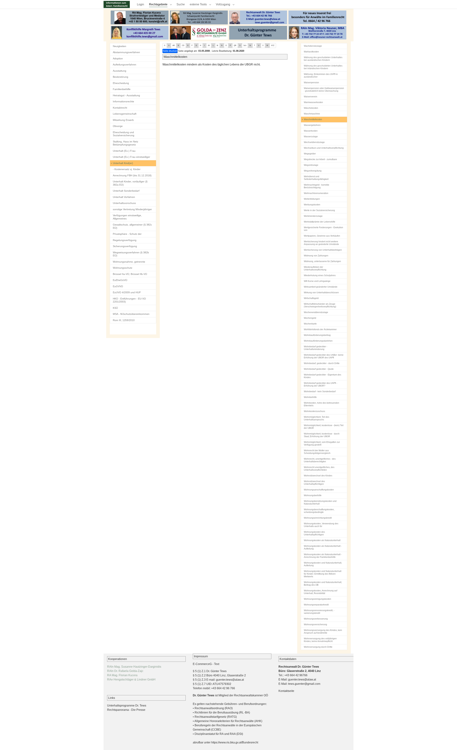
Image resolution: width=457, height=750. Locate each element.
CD (183, 45)
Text (216, 663)
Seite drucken (170, 51)
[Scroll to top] (449, 742)
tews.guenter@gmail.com (304, 683)
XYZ (272, 45)
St (250, 45)
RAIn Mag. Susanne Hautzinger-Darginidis (134, 666)
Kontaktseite (286, 690)
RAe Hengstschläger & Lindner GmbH (131, 679)
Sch (244, 45)
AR (173, 45)
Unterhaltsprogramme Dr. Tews (126, 705)
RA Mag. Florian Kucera (122, 675)
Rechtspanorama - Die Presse (126, 709)
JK (209, 45)
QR (235, 45)
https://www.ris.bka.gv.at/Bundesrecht (234, 742)
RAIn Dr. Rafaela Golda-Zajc (125, 670)
